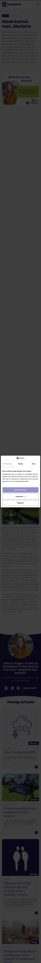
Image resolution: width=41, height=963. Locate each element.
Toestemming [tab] (7, 464)
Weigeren (20, 503)
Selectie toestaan (20, 490)
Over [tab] (33, 464)
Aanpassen (19, 496)
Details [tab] (20, 464)
